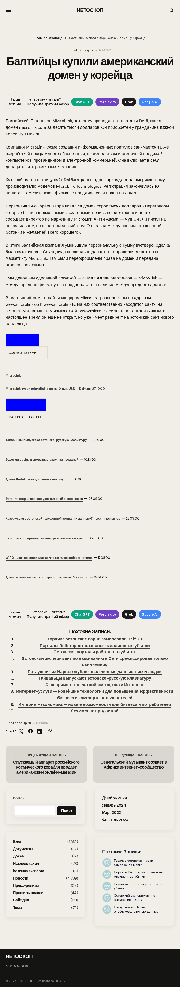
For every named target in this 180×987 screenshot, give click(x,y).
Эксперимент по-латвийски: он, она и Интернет (94, 685)
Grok (129, 102)
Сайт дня (21, 900)
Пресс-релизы (26, 885)
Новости (20, 878)
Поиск (19, 798)
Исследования (26, 863)
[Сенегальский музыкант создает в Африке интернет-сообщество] (133, 764)
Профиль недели (28, 893)
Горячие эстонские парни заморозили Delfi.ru (95, 639)
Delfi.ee (71, 180)
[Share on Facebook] (30, 731)
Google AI (150, 102)
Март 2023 (111, 812)
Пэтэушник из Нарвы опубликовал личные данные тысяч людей (95, 671)
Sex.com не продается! (94, 711)
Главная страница (49, 38)
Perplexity (107, 102)
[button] (8, 10)
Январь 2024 (114, 805)
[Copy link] (49, 731)
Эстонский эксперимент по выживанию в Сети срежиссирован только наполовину (95, 662)
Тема (17, 907)
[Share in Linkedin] (40, 731)
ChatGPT (82, 102)
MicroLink (62, 121)
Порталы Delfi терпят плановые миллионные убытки (95, 645)
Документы (23, 849)
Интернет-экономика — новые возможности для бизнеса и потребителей (94, 704)
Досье (18, 856)
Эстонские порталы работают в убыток (95, 652)
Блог (17, 841)
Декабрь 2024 (114, 798)
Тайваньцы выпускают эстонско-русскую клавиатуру (94, 678)
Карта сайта (17, 966)
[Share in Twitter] (21, 731)
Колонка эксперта (28, 871)
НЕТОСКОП (90, 10)
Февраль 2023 (115, 820)
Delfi (143, 121)
